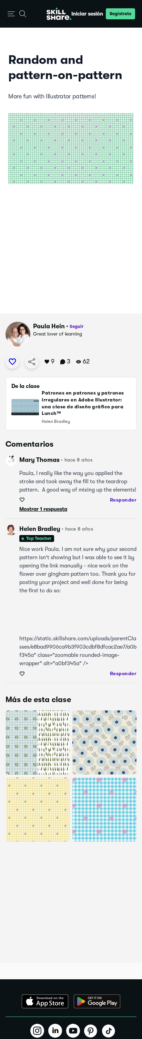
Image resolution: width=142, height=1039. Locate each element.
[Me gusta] (12, 362)
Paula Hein (49, 326)
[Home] (59, 14)
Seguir (76, 326)
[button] (11, 14)
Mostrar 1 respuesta (43, 509)
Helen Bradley (39, 528)
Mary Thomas (39, 459)
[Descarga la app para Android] (97, 1001)
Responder (123, 500)
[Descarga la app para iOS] (45, 1001)
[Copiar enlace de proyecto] (32, 362)
